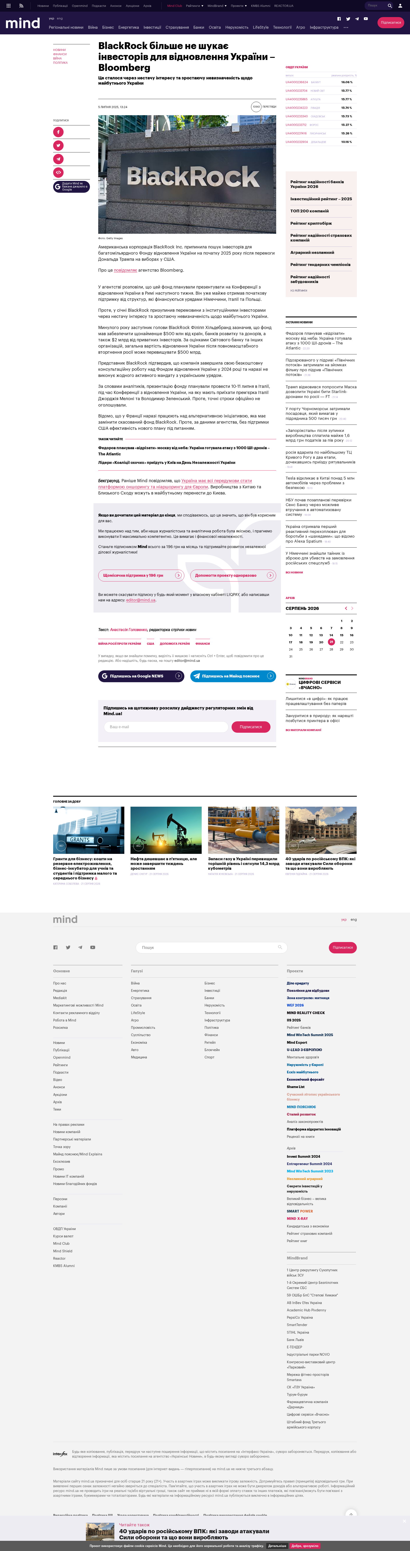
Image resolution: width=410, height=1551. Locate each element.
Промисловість (143, 1027)
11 (300, 635)
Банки (198, 27)
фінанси (203, 643)
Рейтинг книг (297, 1241)
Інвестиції (152, 27)
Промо (58, 1169)
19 (311, 642)
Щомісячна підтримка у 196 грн (133, 575)
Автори (59, 1213)
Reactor (59, 1258)
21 (331, 641)
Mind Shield (62, 1251)
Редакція (60, 990)
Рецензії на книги (300, 1136)
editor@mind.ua (140, 600)
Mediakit (60, 998)
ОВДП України (297, 67)
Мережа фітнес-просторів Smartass (308, 1377)
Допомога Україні (175, 643)
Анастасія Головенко (128, 630)
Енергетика (128, 27)
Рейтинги (60, 1065)
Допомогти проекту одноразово (225, 575)
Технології (282, 27)
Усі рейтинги (298, 291)
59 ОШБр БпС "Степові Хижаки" (312, 1295)
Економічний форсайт (305, 1079)
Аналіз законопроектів (305, 1121)
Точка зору (61, 1146)
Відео (57, 1079)
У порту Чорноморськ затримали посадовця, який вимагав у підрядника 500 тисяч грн (318, 414)
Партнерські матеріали (72, 1139)
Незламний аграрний (305, 1178)
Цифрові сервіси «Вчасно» (308, 1414)
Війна (93, 27)
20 (321, 642)
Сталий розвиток (301, 1114)
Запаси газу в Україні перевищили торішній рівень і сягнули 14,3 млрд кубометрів (244, 864)
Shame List (296, 1087)
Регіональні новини (66, 27)
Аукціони (132, 6)
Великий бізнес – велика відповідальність (306, 1201)
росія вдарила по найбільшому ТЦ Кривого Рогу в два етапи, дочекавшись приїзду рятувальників (320, 457)
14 (331, 635)
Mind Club (174, 6)
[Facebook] (339, 19)
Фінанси (60, 54)
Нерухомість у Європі (305, 1064)
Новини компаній (66, 1132)
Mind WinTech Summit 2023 (310, 1171)
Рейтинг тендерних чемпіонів (320, 265)
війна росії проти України (119, 643)
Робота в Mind (64, 1020)
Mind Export (297, 1042)
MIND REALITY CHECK (306, 1013)
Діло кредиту (298, 983)
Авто (134, 1050)
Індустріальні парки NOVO (308, 1354)
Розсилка (60, 1027)
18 (301, 642)
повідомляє (125, 270)
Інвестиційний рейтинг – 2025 (321, 199)
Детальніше (277, 1546)
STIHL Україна (298, 1332)
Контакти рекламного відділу (76, 1013)
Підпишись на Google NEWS (136, 676)
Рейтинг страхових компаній (309, 1233)
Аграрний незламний (312, 253)
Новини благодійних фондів (75, 1183)
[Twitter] (348, 19)
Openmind (80, 6)
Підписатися (391, 22)
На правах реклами (68, 1124)
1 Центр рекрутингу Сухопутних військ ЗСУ (312, 1273)
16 (352, 635)
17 (290, 642)
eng (60, 18)
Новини (43, 6)
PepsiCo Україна (300, 1317)
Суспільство (140, 1035)
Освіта (215, 27)
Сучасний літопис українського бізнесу (313, 1097)
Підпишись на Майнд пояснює (231, 676)
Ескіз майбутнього (302, 1072)
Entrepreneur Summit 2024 (309, 1164)
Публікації (60, 6)
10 (291, 635)
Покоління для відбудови (308, 990)
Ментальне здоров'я (303, 1057)
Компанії (60, 1206)
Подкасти (99, 6)
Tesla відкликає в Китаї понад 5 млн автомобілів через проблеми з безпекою (320, 483)
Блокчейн (212, 1050)
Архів (147, 6)
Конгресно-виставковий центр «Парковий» (311, 1365)
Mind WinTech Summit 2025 (310, 1035)
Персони (60, 1199)
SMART (300, 1211)
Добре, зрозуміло (305, 1546)
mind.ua (223, 1469)
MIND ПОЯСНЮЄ (301, 1107)
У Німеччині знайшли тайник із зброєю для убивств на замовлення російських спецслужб (320, 558)
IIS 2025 (294, 1020)
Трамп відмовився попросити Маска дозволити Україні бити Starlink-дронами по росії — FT (321, 392)
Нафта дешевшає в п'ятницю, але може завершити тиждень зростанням (163, 864)
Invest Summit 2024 (303, 1156)
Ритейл (210, 1042)
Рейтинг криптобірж (311, 223)
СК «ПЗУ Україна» (301, 1387)
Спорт (209, 1057)
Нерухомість (236, 27)
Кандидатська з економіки (308, 1226)
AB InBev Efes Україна (304, 1302)
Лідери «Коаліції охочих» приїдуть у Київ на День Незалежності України (166, 463)
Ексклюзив (61, 1161)
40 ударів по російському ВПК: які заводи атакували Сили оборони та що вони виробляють (320, 864)
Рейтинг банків (299, 1027)
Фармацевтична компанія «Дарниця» (307, 1404)
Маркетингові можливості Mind (78, 1005)
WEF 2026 (295, 1005)
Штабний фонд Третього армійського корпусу (306, 1425)
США (150, 643)
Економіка (139, 1042)
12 (311, 635)
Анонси (115, 6)
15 (341, 635)
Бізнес (108, 27)
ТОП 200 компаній (309, 211)
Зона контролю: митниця (308, 998)
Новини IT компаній (68, 1176)
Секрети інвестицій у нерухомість (304, 1189)
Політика (60, 62)
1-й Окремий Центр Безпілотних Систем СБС (312, 1285)
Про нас (59, 983)
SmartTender (297, 1325)
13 (321, 635)
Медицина (139, 1057)
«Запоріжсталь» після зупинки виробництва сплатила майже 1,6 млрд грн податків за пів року (318, 435)
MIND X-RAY (297, 1218)
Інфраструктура (324, 27)
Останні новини (299, 322)
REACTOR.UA (284, 6)
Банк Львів (295, 1339)
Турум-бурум (297, 1394)
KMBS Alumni (260, 6)
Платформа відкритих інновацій (314, 1129)
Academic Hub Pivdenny (306, 1310)
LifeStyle (261, 27)
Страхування (177, 27)
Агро (300, 27)
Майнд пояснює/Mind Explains (77, 1154)
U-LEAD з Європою (304, 1050)
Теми (57, 1109)
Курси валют (63, 1236)
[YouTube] (366, 19)
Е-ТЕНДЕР (294, 1347)
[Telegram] (357, 19)
